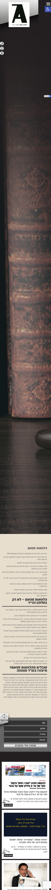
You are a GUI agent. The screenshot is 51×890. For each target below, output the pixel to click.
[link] (48, 9)
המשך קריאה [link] (8, 805)
